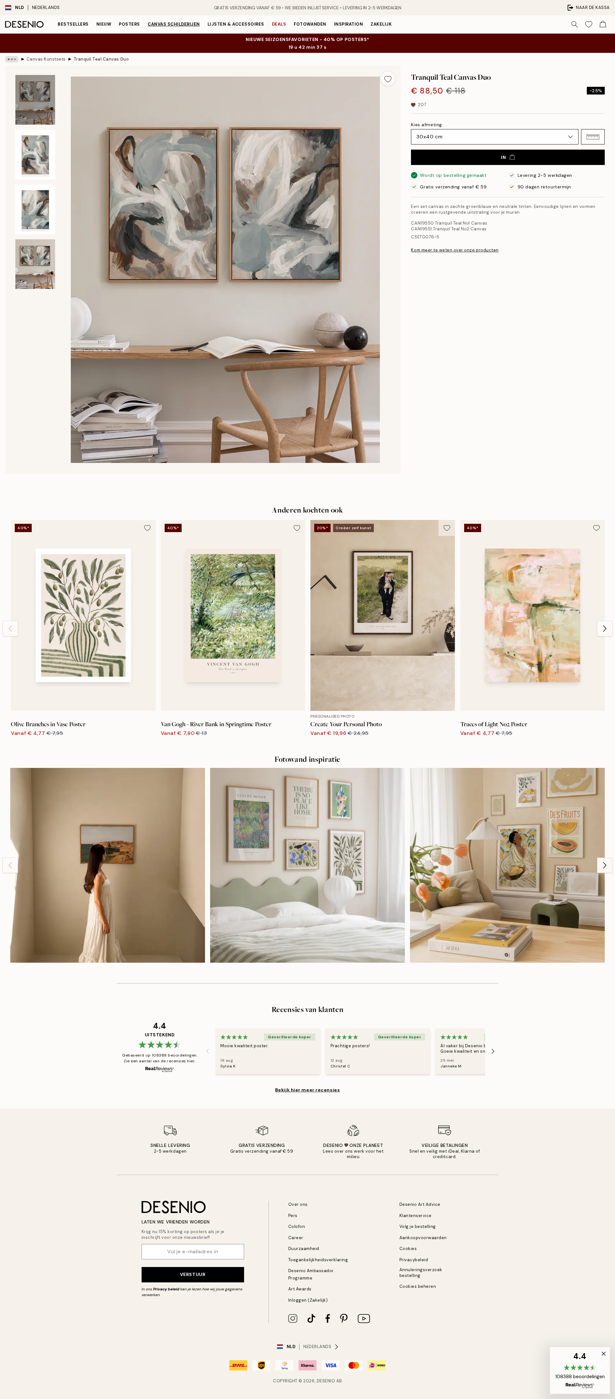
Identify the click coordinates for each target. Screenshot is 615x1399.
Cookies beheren (417, 1286)
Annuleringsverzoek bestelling (420, 1272)
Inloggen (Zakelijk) (308, 1300)
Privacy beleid (166, 1289)
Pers (293, 1215)
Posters (129, 24)
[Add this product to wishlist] (388, 78)
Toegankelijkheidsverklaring (318, 1260)
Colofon (296, 1226)
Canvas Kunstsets (46, 59)
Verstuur (192, 1274)
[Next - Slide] (604, 628)
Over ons (298, 1204)
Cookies (408, 1248)
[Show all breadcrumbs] (12, 59)
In (503, 157)
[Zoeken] (575, 24)
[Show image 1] (35, 100)
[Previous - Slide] (10, 628)
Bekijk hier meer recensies (307, 1090)
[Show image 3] (35, 209)
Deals (279, 24)
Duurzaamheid (303, 1248)
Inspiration (348, 24)
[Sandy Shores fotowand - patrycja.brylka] (107, 865)
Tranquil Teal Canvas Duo (101, 59)
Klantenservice (415, 1215)
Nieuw (103, 24)
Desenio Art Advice (419, 1204)
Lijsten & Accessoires (236, 24)
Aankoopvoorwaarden (423, 1237)
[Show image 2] (35, 154)
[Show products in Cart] (603, 24)
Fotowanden (310, 24)
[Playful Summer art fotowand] (507, 865)
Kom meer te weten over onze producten (454, 250)
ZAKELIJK (381, 24)
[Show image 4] (35, 264)
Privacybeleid (413, 1260)
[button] (593, 136)
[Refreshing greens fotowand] (307, 865)
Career (295, 1237)
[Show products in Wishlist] (589, 24)
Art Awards (300, 1289)
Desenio (326, 1381)
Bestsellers (73, 24)
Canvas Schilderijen (174, 24)
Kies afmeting (426, 125)
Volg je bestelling (417, 1226)
